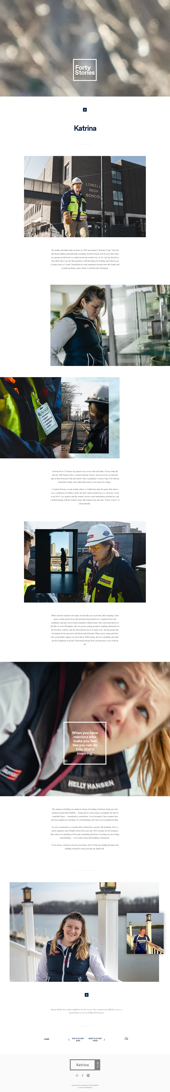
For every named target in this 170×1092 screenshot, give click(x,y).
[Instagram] (77, 1075)
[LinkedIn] (88, 1075)
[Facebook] (82, 1075)
